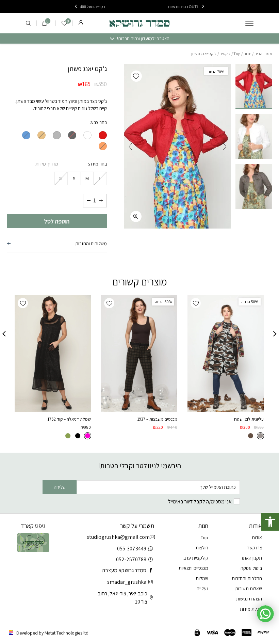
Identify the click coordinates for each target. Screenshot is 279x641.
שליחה (60, 487)
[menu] (249, 23)
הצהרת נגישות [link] (249, 599)
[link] (270, 522)
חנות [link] (247, 53)
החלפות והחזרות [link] (247, 578)
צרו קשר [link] (254, 548)
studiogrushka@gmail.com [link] (121, 537)
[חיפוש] (28, 23)
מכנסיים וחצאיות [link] (193, 568)
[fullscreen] (136, 216)
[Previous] (203, 6)
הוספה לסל (56, 221)
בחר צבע (99, 122)
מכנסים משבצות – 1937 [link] (157, 419)
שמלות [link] (202, 578)
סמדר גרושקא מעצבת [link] (124, 570)
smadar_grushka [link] (126, 581)
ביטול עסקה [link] (251, 568)
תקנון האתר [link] (251, 558)
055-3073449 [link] (131, 548)
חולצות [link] (202, 548)
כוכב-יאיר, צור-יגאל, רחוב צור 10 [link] (122, 597)
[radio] (103, 135)
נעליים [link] (202, 588)
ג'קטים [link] (225, 53)
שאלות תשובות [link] (248, 588)
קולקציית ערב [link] (195, 558)
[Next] (76, 6)
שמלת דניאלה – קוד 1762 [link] (69, 419)
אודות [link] (257, 537)
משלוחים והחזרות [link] (91, 243)
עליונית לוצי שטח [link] (249, 419)
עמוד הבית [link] (263, 53)
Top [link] (237, 53)
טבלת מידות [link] (251, 609)
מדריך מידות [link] (46, 164)
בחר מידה (98, 164)
